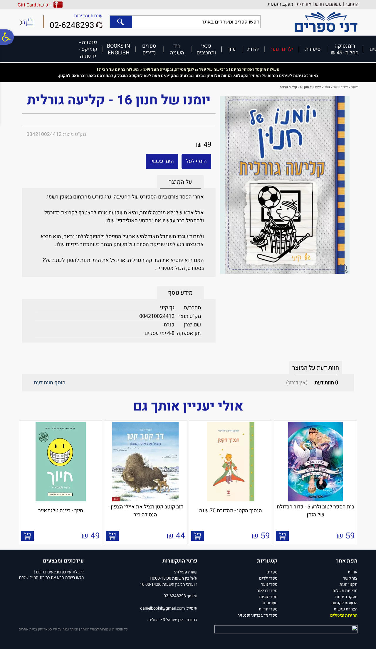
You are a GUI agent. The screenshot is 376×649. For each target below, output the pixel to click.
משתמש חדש (328, 4)
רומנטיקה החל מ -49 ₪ (345, 49)
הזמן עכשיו (162, 161)
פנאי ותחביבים (206, 49)
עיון (232, 49)
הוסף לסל (196, 161)
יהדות (253, 49)
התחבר (351, 4)
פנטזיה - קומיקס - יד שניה (88, 49)
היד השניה (177, 49)
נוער (327, 87)
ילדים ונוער (281, 49)
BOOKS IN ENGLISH (118, 49)
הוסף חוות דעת (50, 383)
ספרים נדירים (149, 49)
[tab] (180, 181)
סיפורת (312, 49)
